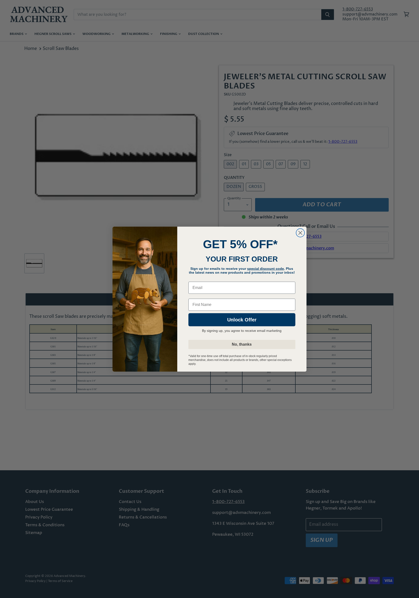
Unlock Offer (242, 319)
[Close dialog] (300, 233)
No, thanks (242, 344)
